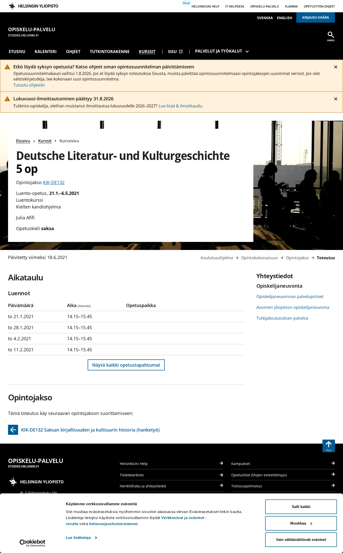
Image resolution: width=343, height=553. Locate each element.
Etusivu (17, 51)
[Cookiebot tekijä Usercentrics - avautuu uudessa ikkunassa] (32, 543)
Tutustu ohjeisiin (29, 85)
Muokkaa (298, 523)
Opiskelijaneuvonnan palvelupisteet (290, 296)
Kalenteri (45, 51)
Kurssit (147, 51)
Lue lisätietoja (78, 537)
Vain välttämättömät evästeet (301, 539)
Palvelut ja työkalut (218, 51)
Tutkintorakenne (110, 51)
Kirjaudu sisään (315, 17)
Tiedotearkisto (132, 475)
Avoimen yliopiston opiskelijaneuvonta (292, 307)
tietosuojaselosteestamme (113, 524)
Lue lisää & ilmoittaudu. (181, 106)
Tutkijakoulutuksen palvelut (282, 318)
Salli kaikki (301, 506)
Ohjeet (73, 51)
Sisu (175, 51)
